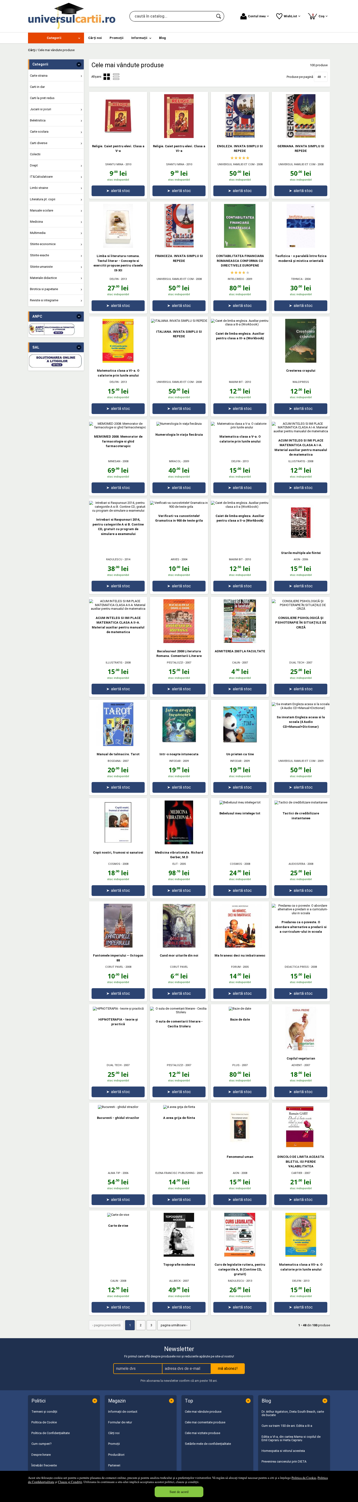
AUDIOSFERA (297, 864)
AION (297, 559)
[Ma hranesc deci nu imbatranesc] (240, 946)
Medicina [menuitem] (36, 221)
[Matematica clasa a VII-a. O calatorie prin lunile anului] (301, 1255)
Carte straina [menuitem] (38, 75)
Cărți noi (114, 1433)
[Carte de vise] (118, 1214)
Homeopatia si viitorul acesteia (283, 1451)
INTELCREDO (236, 279)
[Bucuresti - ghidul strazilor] (118, 1107)
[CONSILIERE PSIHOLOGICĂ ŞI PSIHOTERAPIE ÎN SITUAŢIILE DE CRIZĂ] (301, 608)
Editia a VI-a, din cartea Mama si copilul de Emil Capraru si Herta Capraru (291, 1438)
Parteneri (114, 1465)
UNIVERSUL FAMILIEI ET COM (235, 164)
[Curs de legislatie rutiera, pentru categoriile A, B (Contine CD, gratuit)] (240, 1255)
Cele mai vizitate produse (202, 1433)
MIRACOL (175, 461)
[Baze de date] (240, 1008)
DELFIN (114, 279)
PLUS (236, 1065)
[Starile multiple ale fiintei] (301, 543)
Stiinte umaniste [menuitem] (41, 266)
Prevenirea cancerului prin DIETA (284, 1461)
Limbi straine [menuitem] (39, 188)
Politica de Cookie (304, 1477)
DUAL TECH (296, 662)
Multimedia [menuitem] (38, 233)
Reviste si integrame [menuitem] (44, 300)
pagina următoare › (174, 1325)
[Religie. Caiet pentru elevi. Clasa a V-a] (118, 137)
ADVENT (297, 1065)
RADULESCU (114, 559)
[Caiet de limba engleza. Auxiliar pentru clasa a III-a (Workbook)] (240, 324)
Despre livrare (41, 1454)
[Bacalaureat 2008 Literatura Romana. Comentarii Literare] (179, 642)
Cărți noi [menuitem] (95, 38)
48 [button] (319, 77)
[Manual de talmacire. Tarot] (118, 745)
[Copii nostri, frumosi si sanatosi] (118, 843)
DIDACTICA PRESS (297, 966)
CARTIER (296, 1173)
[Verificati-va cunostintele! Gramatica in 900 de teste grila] (179, 506)
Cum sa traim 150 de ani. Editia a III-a (287, 1426)
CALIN (236, 662)
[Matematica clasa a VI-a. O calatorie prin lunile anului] (118, 361)
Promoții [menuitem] (116, 38)
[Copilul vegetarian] (301, 1049)
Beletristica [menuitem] (38, 120)
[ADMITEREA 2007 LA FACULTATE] (240, 642)
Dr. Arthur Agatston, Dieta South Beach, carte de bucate (293, 1413)
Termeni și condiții (44, 1411)
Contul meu (257, 16)
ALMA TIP (114, 1173)
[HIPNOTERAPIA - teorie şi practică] (118, 1008)
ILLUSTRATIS (296, 461)
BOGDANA (114, 761)
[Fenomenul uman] (240, 1148)
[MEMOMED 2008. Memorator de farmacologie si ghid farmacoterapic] (118, 427)
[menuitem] (56, 38)
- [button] (78, 64)
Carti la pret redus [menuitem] (42, 98)
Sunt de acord (179, 1491)
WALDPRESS (300, 382)
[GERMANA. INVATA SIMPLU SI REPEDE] (301, 137)
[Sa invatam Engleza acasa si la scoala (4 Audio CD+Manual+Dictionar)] (301, 708)
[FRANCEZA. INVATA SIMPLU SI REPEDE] (179, 247)
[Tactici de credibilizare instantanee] (300, 802)
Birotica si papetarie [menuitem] (44, 289)
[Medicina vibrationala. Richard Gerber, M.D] (179, 843)
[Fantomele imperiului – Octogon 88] (118, 946)
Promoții (114, 1444)
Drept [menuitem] (34, 165)
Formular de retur (120, 1422)
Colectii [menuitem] (35, 154)
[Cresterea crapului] (301, 361)
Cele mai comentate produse (205, 1422)
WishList (290, 16)
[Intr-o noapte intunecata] (179, 745)
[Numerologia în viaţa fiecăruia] (179, 423)
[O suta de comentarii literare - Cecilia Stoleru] (179, 1012)
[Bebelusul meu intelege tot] (240, 802)
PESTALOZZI (175, 662)
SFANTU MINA (114, 164)
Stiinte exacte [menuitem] (39, 255)
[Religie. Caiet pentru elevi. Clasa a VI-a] (179, 137)
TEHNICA (296, 279)
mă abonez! (228, 1368)
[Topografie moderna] (179, 1255)
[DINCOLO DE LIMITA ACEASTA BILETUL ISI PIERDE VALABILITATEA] (301, 1148)
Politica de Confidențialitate (50, 1433)
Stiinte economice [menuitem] (43, 244)
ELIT (175, 864)
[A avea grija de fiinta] (179, 1107)
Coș (319, 15)
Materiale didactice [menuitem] (43, 278)
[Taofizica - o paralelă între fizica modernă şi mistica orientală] (301, 247)
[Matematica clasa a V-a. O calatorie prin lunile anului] (240, 427)
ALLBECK (175, 1280)
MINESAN (114, 461)
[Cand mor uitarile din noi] (179, 946)
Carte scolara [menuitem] (39, 131)
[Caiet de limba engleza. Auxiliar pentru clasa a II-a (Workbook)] (240, 506)
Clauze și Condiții (70, 1482)
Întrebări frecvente (44, 1465)
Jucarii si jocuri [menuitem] (40, 109)
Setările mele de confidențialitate (208, 1444)
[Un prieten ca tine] (240, 745)
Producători (116, 1454)
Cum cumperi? (41, 1444)
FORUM (236, 966)
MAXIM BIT (236, 382)
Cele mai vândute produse (203, 1411)
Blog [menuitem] (162, 38)
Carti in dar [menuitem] (37, 87)
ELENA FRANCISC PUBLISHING (175, 1173)
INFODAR (175, 761)
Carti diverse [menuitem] (38, 143)
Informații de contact (122, 1411)
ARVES (175, 559)
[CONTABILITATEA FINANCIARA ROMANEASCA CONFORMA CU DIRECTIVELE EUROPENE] (240, 247)
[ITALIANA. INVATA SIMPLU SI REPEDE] (179, 321)
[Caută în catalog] (219, 16)
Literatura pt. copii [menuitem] (42, 199)
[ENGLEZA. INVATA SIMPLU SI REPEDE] (240, 137)
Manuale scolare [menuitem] (41, 210)
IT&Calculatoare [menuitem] (41, 176)
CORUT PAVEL (114, 966)
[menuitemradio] (116, 77)
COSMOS (114, 864)
